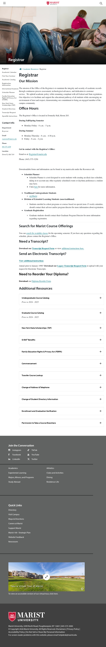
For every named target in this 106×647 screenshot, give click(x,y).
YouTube (35, 454)
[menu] (4, 4)
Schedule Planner (8, 92)
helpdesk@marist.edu (67, 635)
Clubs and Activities (55, 472)
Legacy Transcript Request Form (71, 265)
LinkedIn (16, 459)
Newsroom (13, 541)
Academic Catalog (8, 79)
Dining (49, 477)
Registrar (5, 69)
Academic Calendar (9, 72)
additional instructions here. (73, 248)
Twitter (34, 459)
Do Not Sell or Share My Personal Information (45, 632)
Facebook (16, 454)
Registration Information (6, 84)
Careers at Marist (15, 523)
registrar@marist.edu (9, 139)
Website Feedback (16, 537)
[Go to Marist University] (53, 3)
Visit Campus (13, 514)
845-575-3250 (6, 147)
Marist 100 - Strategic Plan (19, 532)
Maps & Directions (16, 519)
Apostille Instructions (9, 116)
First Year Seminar (8, 76)
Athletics (50, 468)
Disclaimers (61, 629)
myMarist (33, 196)
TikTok (34, 450)
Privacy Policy (73, 629)
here (36, 186)
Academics (13, 468)
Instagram (16, 450)
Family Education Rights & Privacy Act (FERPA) (9, 98)
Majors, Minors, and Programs (21, 477)
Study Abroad (14, 481)
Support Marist (14, 528)
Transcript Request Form (43, 248)
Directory (12, 510)
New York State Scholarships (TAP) (8, 104)
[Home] (21, 69)
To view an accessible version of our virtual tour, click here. (33, 593)
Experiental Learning (17, 472)
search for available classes (37, 233)
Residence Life (53, 481)
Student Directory (8, 109)
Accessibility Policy (16, 632)
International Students (10, 89)
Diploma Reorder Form (41, 281)
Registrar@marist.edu (38, 154)
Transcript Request (9, 112)
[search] (102, 3)
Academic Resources (30, 69)
